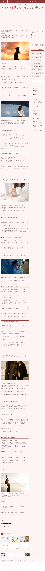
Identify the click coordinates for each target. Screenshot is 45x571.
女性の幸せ (33, 66)
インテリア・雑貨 (37, 122)
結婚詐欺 (42, 73)
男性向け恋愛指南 (34, 72)
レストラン (36, 134)
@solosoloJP (33, 37)
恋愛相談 (33, 70)
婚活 (37, 66)
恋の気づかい (34, 69)
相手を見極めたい (41, 72)
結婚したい (33, 73)
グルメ (41, 1)
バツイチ (33, 60)
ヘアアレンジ (36, 107)
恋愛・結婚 (4, 1)
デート (35, 93)
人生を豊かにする (34, 63)
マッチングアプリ (39, 60)
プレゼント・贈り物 (38, 125)
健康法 (35, 114)
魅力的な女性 (37, 76)
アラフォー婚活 (39, 57)
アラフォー (10, 526)
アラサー (37, 56)
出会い (35, 91)
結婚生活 (38, 73)
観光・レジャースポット (38, 130)
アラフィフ (41, 56)
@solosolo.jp (33, 35)
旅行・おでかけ (34, 1)
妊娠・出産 (36, 97)
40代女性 (6, 526)
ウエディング (36, 95)
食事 (33, 76)
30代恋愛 (38, 53)
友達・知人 (36, 126)
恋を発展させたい (40, 69)
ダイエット (36, 113)
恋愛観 (35, 90)
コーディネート (37, 101)
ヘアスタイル (16, 1)
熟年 (41, 70)
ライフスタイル (29, 2)
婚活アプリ (41, 66)
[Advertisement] (22, 21)
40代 (2, 526)
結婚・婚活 (36, 94)
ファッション (10, 1)
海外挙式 (38, 70)
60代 (33, 56)
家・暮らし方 (36, 121)
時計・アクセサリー (38, 102)
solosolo (22, 7)
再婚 (39, 63)
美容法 (35, 111)
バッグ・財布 (36, 103)
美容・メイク (22, 1)
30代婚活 (33, 53)
